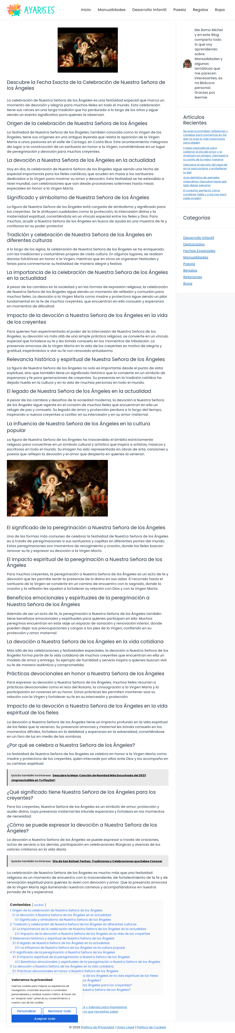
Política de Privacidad (97, 1027)
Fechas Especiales (199, 250)
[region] (45, 1000)
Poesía (179, 9)
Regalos (200, 9)
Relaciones (192, 277)
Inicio (86, 9)
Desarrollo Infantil (149, 9)
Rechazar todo (59, 1011)
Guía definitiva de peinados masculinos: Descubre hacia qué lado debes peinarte (205, 181)
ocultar (39, 905)
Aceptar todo (44, 1018)
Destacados (194, 244)
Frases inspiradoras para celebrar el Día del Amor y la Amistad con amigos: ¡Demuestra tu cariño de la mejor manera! (205, 154)
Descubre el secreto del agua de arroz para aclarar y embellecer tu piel (205, 168)
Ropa (220, 9)
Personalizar (26, 1011)
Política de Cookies (151, 1027)
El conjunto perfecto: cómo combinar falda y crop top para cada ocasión (204, 194)
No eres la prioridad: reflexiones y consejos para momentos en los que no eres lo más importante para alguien (205, 137)
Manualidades (111, 9)
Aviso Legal (125, 1027)
